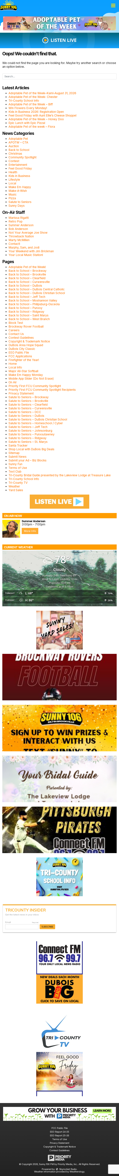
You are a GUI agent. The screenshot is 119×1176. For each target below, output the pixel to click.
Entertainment (18, 165)
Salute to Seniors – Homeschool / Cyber (36, 423)
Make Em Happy (20, 187)
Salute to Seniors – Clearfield (28, 404)
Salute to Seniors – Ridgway (27, 438)
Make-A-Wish (18, 191)
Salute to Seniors (20, 202)
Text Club (15, 471)
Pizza (12, 198)
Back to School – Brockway (27, 271)
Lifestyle (14, 179)
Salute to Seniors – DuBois (26, 416)
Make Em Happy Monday (26, 375)
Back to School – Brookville (27, 274)
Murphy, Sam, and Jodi (24, 247)
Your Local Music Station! (26, 255)
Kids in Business (19, 176)
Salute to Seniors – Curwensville (30, 408)
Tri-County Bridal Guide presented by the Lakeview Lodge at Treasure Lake (60, 475)
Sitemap (14, 453)
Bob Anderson (18, 229)
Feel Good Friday (20, 168)
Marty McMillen (19, 240)
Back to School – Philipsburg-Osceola (34, 304)
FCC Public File (59, 1128)
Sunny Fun (15, 464)
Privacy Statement (21, 393)
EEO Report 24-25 (59, 1131)
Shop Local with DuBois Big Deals (31, 449)
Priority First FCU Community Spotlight (35, 386)
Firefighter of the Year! (24, 360)
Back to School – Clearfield (27, 278)
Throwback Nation (21, 236)
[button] (113, 5)
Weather (14, 486)
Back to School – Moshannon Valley (33, 300)
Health (13, 172)
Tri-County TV (18, 482)
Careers (14, 330)
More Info (30, 531)
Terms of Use (18, 468)
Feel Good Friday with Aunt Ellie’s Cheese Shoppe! (43, 115)
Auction (14, 146)
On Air (13, 382)
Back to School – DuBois (25, 285)
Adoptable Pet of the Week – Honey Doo (36, 119)
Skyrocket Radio (68, 1169)
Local (12, 183)
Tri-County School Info (24, 100)
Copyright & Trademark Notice (29, 341)
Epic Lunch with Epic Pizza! (27, 123)
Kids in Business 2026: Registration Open (36, 112)
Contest (14, 161)
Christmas (15, 153)
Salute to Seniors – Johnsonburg (30, 430)
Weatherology (77, 1171)
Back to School (19, 150)
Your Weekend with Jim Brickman (31, 251)
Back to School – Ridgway (26, 311)
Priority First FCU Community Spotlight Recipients (42, 390)
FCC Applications (20, 356)
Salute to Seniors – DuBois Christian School (38, 419)
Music (13, 194)
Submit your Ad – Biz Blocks (27, 460)
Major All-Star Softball (23, 371)
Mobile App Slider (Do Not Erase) (31, 378)
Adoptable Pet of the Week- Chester (33, 97)
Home (13, 364)
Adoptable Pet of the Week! (27, 267)
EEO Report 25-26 (59, 1135)
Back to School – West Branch (29, 319)
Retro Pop (15, 221)
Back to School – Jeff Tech (27, 297)
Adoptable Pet (18, 139)
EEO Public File (19, 352)
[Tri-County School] (59, 876)
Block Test (16, 323)
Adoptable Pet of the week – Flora (32, 126)
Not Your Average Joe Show (28, 232)
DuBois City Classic (22, 349)
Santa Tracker (18, 445)
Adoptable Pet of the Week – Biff (31, 104)
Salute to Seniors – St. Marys (28, 442)
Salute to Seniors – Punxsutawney (32, 434)
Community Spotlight (22, 157)
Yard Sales (16, 490)
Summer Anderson (21, 225)
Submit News (17, 456)
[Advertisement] (59, 23)
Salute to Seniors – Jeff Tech (28, 427)
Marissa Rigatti (19, 218)
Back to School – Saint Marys (28, 315)
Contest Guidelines (21, 337)
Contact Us (16, 334)
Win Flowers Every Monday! (28, 108)
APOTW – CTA (18, 142)
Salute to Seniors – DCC (25, 412)
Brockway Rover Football (26, 326)
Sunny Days (17, 205)
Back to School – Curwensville (29, 282)
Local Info (15, 367)
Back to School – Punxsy (25, 308)
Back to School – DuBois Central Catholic (37, 289)
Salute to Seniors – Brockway (29, 397)
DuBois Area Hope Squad (26, 345)
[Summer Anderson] (11, 529)
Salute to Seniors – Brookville (28, 401)
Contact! (14, 244)
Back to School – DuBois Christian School (37, 293)
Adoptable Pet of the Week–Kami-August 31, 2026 (42, 93)
